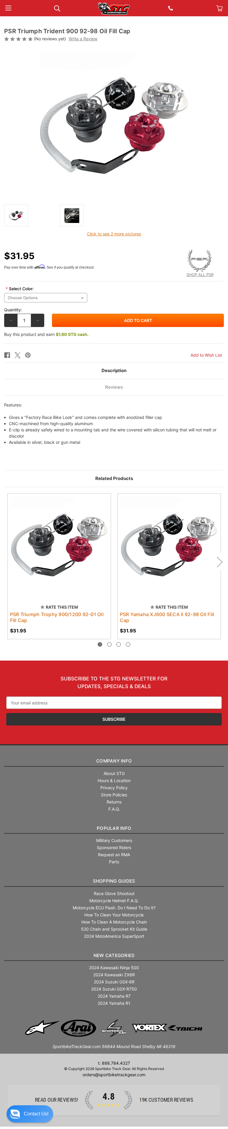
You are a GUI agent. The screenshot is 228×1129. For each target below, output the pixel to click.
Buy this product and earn (46, 334)
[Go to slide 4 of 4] (128, 644)
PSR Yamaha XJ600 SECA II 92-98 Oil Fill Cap (167, 617)
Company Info (114, 761)
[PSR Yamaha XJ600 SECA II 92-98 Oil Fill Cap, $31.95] (169, 545)
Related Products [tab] (114, 478)
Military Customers (114, 840)
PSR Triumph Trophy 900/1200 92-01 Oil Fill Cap (57, 617)
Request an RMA (114, 854)
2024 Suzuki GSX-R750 (114, 988)
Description (114, 370)
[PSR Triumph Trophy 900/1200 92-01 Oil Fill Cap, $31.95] (59, 545)
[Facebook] (7, 355)
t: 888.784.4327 (114, 1063)
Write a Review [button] (83, 38)
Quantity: (13, 309)
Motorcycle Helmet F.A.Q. (114, 900)
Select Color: (20, 288)
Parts (114, 861)
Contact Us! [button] (36, 1113)
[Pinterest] (28, 355)
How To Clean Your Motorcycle (114, 914)
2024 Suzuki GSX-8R (114, 981)
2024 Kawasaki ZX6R (114, 974)
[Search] (57, 8)
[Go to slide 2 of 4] (109, 644)
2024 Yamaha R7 (114, 996)
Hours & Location (114, 780)
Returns (114, 801)
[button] (30, 1113)
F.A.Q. (114, 808)
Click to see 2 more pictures (114, 233)
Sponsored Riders (114, 847)
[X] (17, 355)
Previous (9, 562)
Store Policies (114, 794)
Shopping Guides (114, 881)
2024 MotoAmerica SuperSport (114, 936)
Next (219, 562)
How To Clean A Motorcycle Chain (114, 921)
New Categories (114, 955)
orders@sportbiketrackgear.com (114, 1074)
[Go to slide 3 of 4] (118, 644)
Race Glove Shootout (114, 893)
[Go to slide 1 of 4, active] (100, 644)
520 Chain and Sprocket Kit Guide (114, 929)
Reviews (114, 387)
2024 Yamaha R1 (114, 1003)
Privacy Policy (114, 787)
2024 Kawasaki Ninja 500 (114, 967)
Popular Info (114, 828)
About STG (114, 773)
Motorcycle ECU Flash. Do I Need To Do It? (114, 907)
